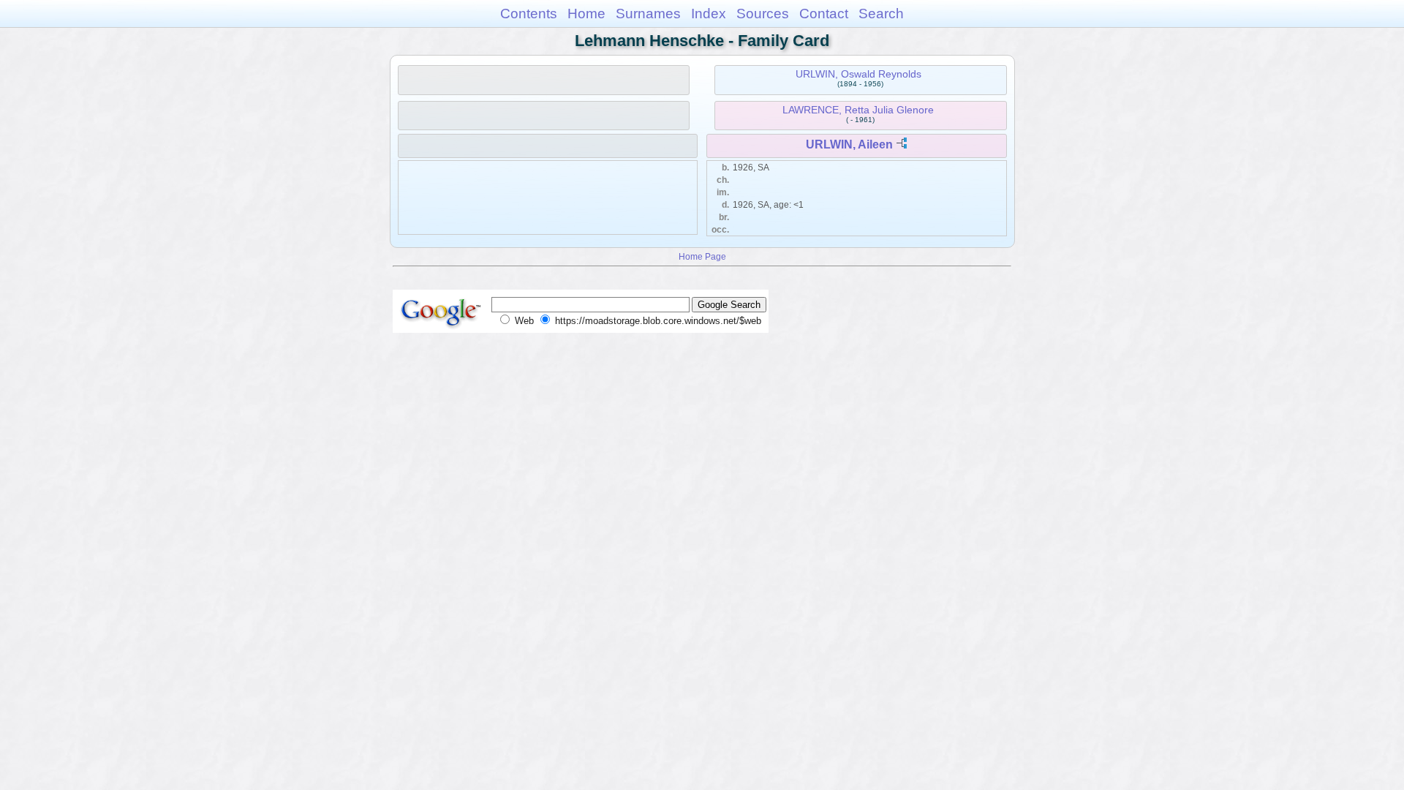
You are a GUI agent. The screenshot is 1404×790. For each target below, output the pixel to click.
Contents (528, 13)
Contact (823, 13)
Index (708, 13)
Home (586, 13)
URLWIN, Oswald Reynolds (858, 74)
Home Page (702, 256)
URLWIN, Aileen (849, 144)
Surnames (648, 13)
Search (881, 13)
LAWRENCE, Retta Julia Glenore (858, 110)
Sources (762, 13)
